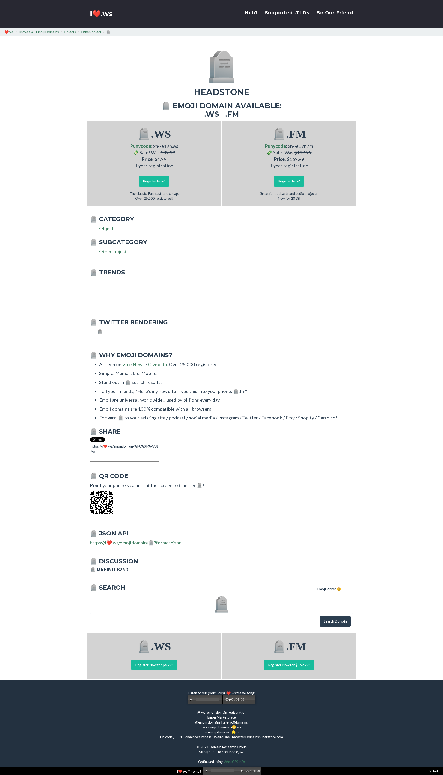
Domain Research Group (228, 747)
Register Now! (154, 181)
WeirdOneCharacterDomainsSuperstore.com (248, 737)
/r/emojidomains (235, 722)
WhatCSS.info (234, 762)
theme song (245, 693)
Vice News (133, 364)
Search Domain (335, 621)
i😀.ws (236, 727)
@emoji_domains (208, 722)
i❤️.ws (101, 13)
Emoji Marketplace (221, 717)
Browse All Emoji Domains (39, 32)
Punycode (140, 146)
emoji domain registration (226, 712)
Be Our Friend (334, 12)
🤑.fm (235, 732)
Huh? (251, 12)
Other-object (91, 32)
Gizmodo (157, 364)
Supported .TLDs (287, 12)
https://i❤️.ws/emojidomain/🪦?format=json (136, 542)
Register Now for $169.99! (289, 665)
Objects (70, 32)
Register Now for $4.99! (154, 665)
